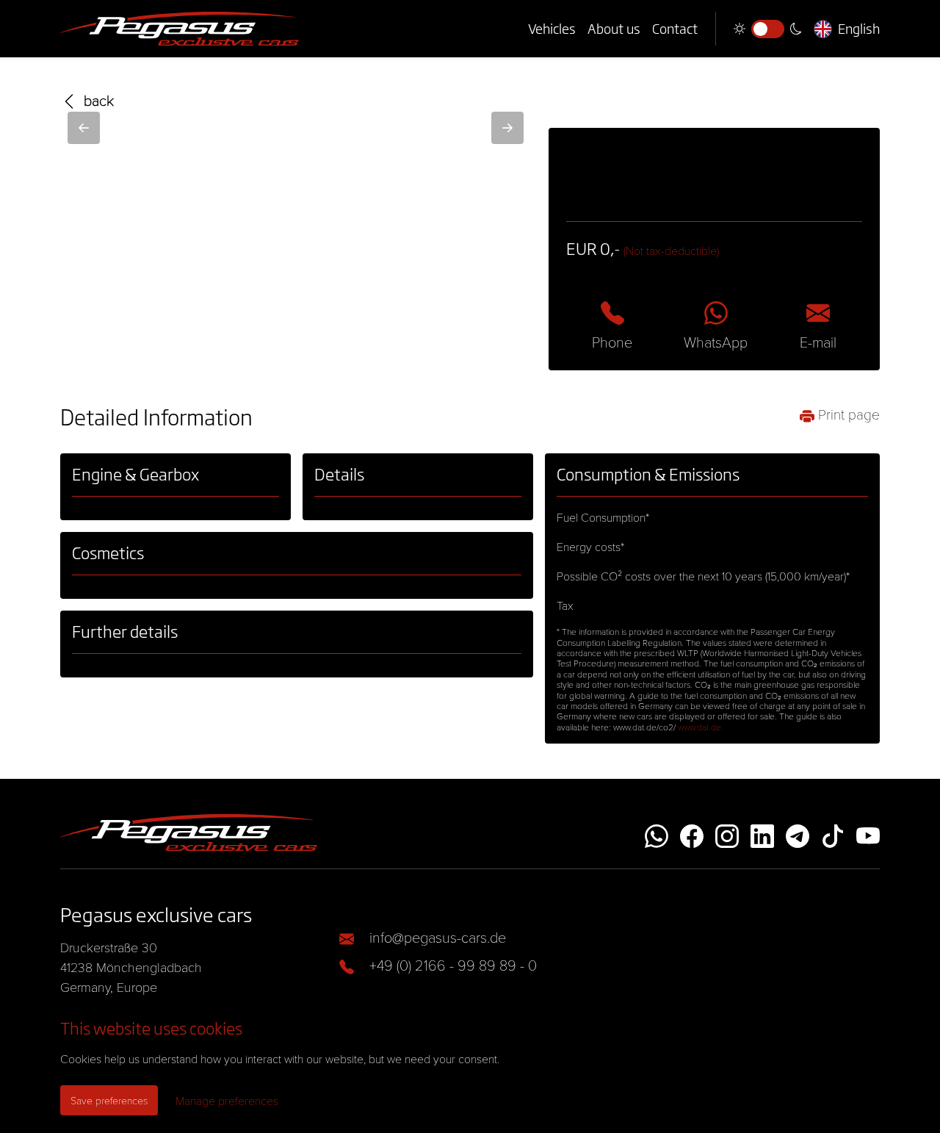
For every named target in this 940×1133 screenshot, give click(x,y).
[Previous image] (84, 128)
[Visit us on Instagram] (727, 832)
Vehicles (552, 29)
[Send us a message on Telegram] (797, 832)
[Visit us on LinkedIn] (762, 832)
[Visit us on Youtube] (868, 832)
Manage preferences (227, 1100)
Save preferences (109, 1100)
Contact (675, 29)
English (859, 29)
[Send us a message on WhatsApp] (656, 832)
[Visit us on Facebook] (692, 832)
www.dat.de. (700, 727)
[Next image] (507, 128)
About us (614, 29)
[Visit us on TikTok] (833, 832)
